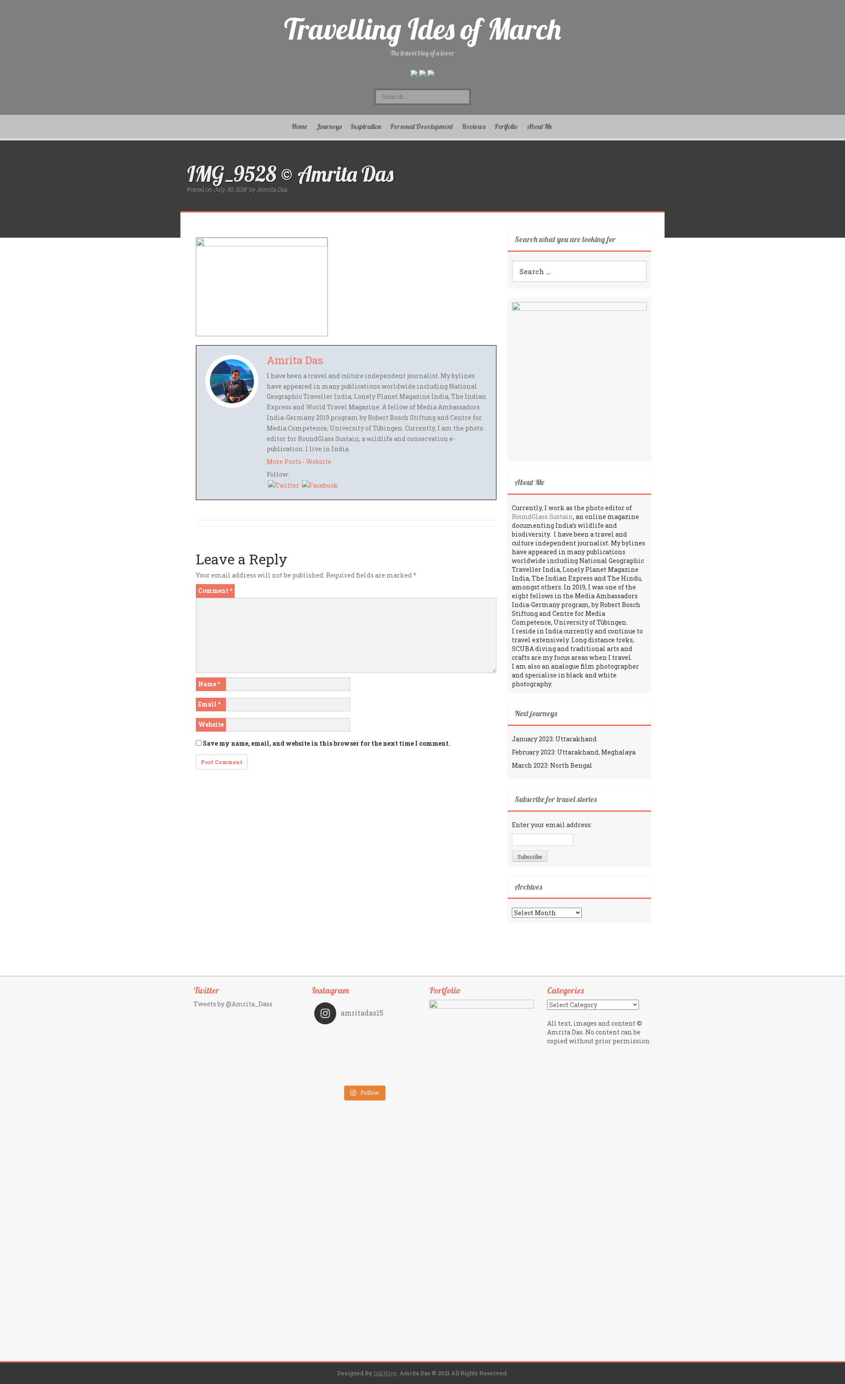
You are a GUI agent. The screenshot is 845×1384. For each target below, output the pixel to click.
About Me (539, 126)
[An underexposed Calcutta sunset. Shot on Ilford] (388, 1037)
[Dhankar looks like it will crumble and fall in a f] (339, 1062)
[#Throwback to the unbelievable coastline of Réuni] (388, 1049)
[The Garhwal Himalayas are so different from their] (339, 1037)
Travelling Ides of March (422, 29)
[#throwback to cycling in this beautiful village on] (339, 1074)
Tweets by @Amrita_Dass (233, 1004)
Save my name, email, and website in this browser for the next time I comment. (326, 743)
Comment (215, 590)
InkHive (385, 1373)
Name (209, 684)
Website (318, 461)
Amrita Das (272, 189)
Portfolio (506, 126)
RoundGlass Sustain (542, 516)
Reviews (473, 126)
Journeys (329, 126)
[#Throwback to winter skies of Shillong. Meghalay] (388, 1062)
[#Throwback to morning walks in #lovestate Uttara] (339, 1049)
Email (209, 704)
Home (299, 126)
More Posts (284, 461)
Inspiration (365, 126)
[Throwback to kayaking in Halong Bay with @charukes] (388, 1074)
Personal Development (421, 126)
